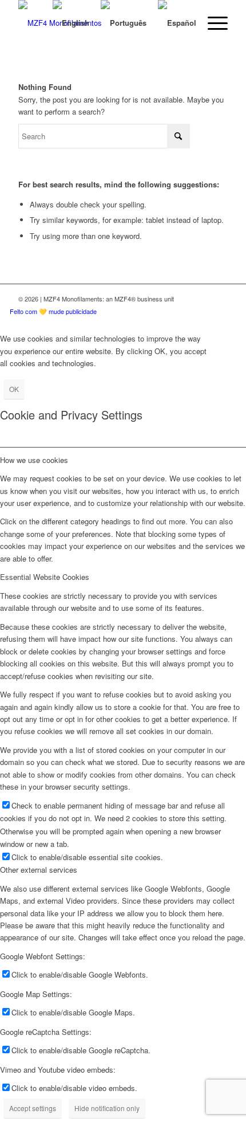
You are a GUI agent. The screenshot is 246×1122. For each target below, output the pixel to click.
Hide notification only (107, 1108)
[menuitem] (212, 23)
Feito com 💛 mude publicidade (53, 311)
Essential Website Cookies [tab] (44, 576)
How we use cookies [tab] (34, 459)
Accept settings (32, 1108)
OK (14, 389)
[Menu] (212, 23)
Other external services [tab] (38, 869)
